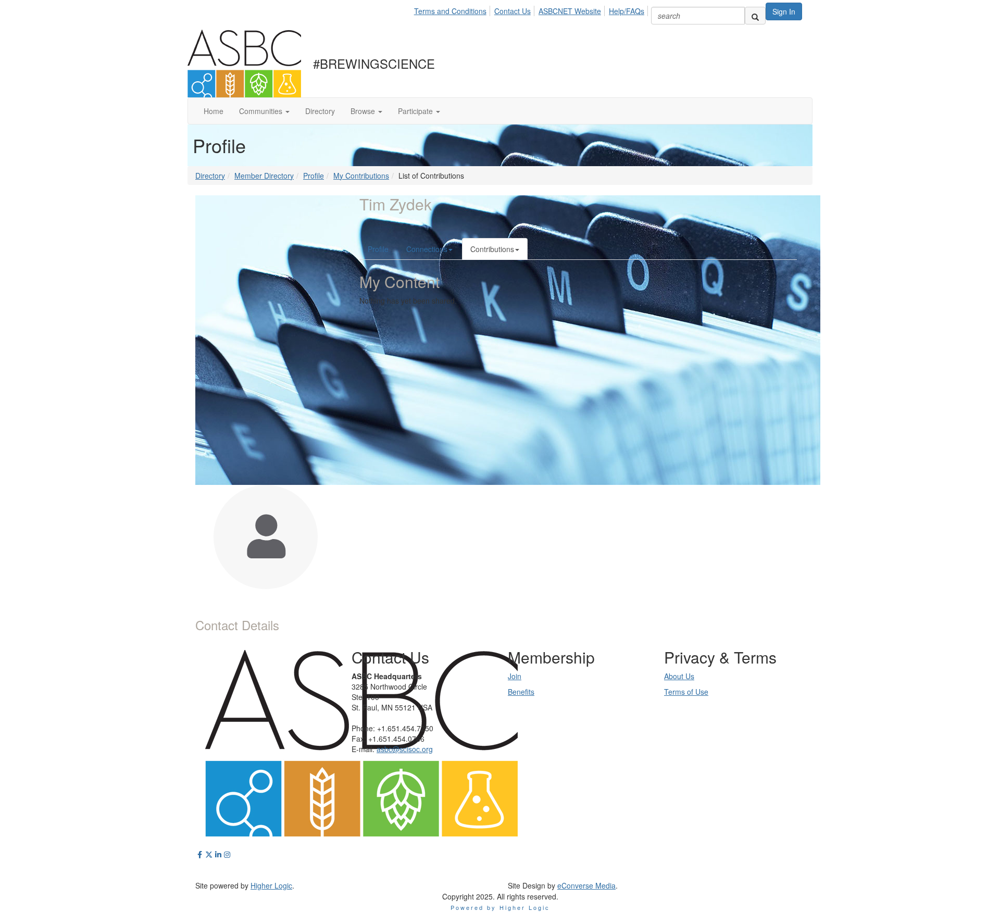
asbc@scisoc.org (405, 749)
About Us (679, 676)
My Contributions (361, 175)
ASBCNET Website (570, 11)
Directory (210, 175)
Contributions (492, 249)
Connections (426, 249)
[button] (264, 111)
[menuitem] (453, 9)
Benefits (521, 691)
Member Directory (264, 175)
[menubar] (532, 9)
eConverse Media (586, 885)
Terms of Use (686, 691)
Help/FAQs (626, 11)
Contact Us (512, 11)
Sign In (783, 11)
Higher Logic (271, 885)
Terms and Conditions (450, 11)
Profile (313, 175)
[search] (755, 15)
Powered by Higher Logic (500, 907)
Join (514, 676)
